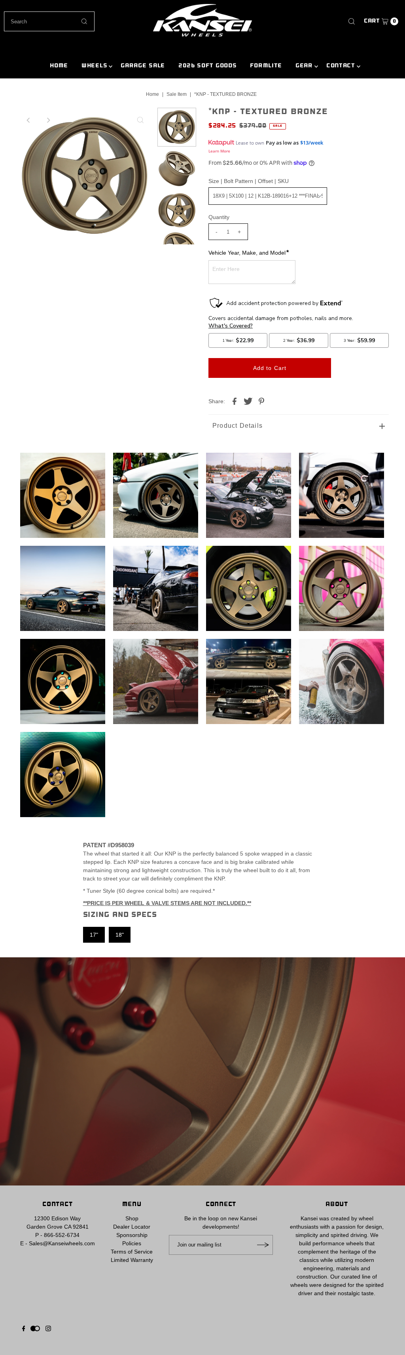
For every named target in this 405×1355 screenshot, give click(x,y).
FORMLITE (266, 66)
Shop (131, 1218)
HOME (59, 66)
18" (119, 935)
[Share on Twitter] (248, 400)
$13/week (311, 142)
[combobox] (49, 21)
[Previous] (29, 120)
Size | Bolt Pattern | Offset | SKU (248, 181)
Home (152, 94)
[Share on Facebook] (234, 400)
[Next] (48, 120)
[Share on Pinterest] (261, 400)
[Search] (351, 21)
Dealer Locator (131, 1227)
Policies (131, 1243)
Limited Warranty (132, 1260)
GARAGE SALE (143, 66)
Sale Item (177, 94)
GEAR (304, 66)
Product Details (237, 425)
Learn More (219, 151)
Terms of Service (132, 1251)
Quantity (218, 217)
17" (94, 935)
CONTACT (340, 66)
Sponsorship (132, 1235)
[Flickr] (35, 1329)
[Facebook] (23, 1329)
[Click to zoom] (140, 120)
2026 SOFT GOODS (207, 66)
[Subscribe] (263, 1245)
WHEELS (94, 66)
